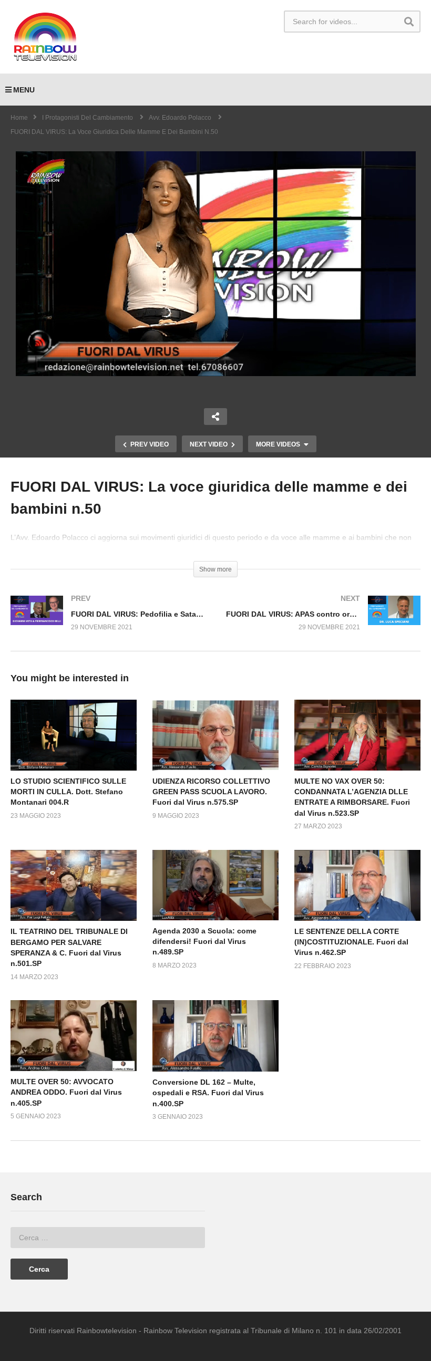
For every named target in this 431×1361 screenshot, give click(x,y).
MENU (24, 90)
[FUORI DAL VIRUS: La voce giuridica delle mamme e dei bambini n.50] (74, 735)
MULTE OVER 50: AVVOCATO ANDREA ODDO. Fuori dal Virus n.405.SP (66, 1092)
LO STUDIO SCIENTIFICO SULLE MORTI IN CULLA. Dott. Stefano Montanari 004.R (68, 792)
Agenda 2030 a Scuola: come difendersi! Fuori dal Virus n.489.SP (204, 942)
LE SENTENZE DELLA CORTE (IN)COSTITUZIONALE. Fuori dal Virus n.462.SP (351, 942)
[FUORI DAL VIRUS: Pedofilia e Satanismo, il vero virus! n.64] (108, 623)
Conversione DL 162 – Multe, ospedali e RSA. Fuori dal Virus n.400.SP (208, 1093)
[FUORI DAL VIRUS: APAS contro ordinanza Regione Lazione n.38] (323, 623)
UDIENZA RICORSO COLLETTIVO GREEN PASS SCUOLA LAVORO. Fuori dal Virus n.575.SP (211, 792)
